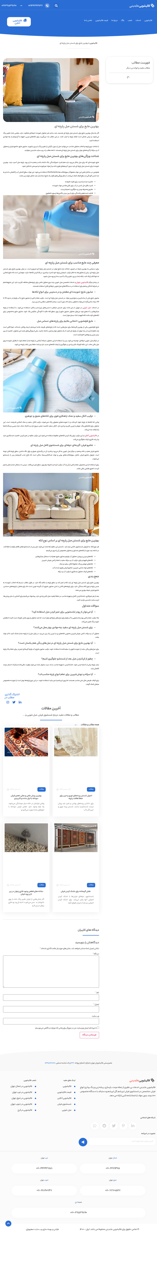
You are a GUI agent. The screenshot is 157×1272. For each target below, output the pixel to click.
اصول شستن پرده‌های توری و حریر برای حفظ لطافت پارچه (76, 797)
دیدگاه (96, 954)
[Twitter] (114, 1126)
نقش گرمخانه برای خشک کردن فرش (76, 891)
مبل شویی (86, 307)
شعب (130, 20)
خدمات (138, 20)
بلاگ (122, 20)
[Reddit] (104, 1126)
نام (97, 993)
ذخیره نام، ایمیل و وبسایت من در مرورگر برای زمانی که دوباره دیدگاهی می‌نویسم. (66, 1028)
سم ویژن (30, 1229)
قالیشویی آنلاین (90, 435)
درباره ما (114, 20)
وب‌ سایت (95, 1016)
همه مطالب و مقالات (90, 725)
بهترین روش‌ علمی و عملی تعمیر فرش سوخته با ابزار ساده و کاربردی (26, 797)
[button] (56, 5)
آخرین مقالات (51, 709)
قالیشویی (148, 20)
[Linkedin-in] (133, 1126)
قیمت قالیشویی (101, 20)
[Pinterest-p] (123, 1126)
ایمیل (96, 1004)
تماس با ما (88, 20)
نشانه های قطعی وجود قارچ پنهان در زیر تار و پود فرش (26, 893)
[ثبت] (80, 1141)
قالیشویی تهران (82, 282)
